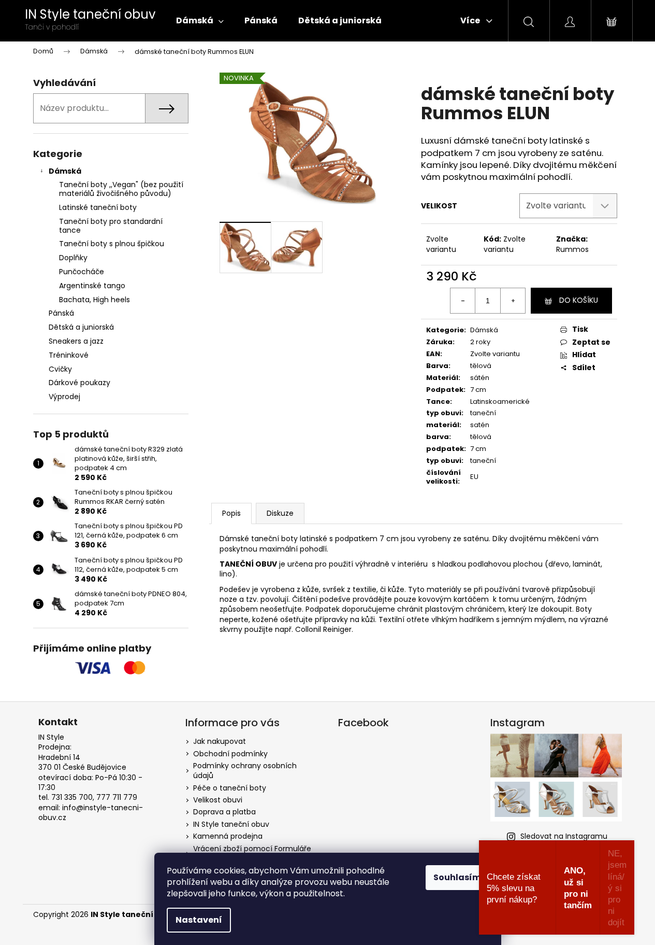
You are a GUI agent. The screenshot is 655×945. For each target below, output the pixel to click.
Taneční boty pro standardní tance (111, 225)
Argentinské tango (92, 285)
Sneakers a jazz (76, 341)
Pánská (61, 313)
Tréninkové (69, 355)
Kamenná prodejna (228, 836)
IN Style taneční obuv (231, 824)
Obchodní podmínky (230, 754)
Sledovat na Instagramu (563, 836)
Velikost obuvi (217, 800)
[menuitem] (200, 20)
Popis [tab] (231, 513)
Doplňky (73, 257)
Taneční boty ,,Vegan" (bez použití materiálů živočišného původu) (121, 189)
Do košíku (578, 300)
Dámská (65, 171)
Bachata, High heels (94, 299)
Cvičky (60, 369)
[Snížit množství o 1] (462, 300)
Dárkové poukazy (79, 382)
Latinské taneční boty (98, 207)
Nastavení (199, 920)
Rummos (572, 249)
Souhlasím (457, 877)
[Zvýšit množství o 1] (512, 300)
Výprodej (64, 396)
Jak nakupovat (219, 741)
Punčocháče (81, 271)
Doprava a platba (224, 812)
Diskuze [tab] (280, 513)
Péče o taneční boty (229, 788)
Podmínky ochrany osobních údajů (245, 770)
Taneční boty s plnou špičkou (111, 243)
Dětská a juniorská (81, 327)
